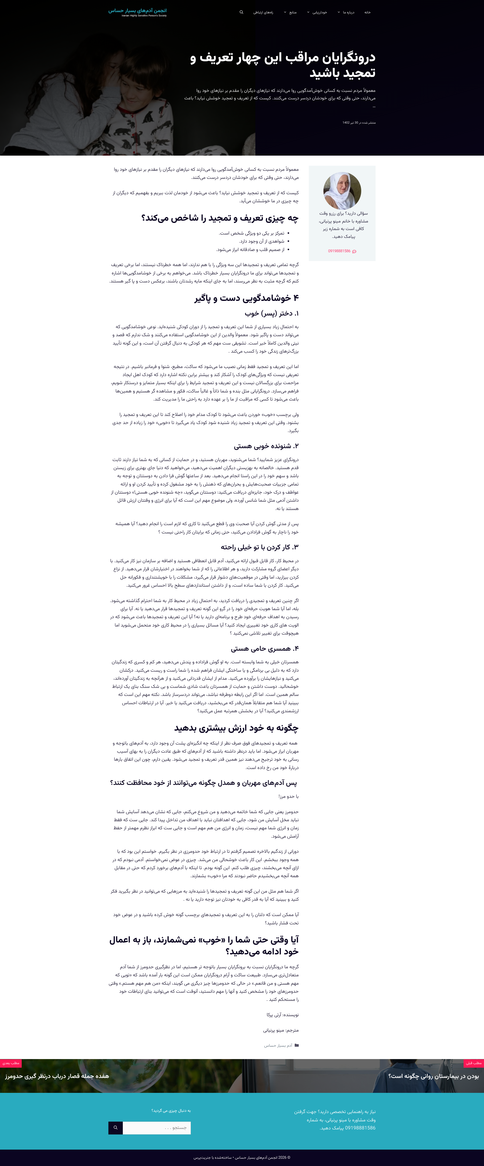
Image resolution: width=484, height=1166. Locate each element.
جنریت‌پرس (202, 1158)
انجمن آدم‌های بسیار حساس (137, 11)
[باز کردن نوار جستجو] (241, 12)
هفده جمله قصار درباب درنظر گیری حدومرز (57, 1076)
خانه (368, 12)
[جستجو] (115, 1128)
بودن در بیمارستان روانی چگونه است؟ (433, 1076)
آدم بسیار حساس (278, 1045)
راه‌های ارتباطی (263, 12)
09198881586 (360, 1128)
